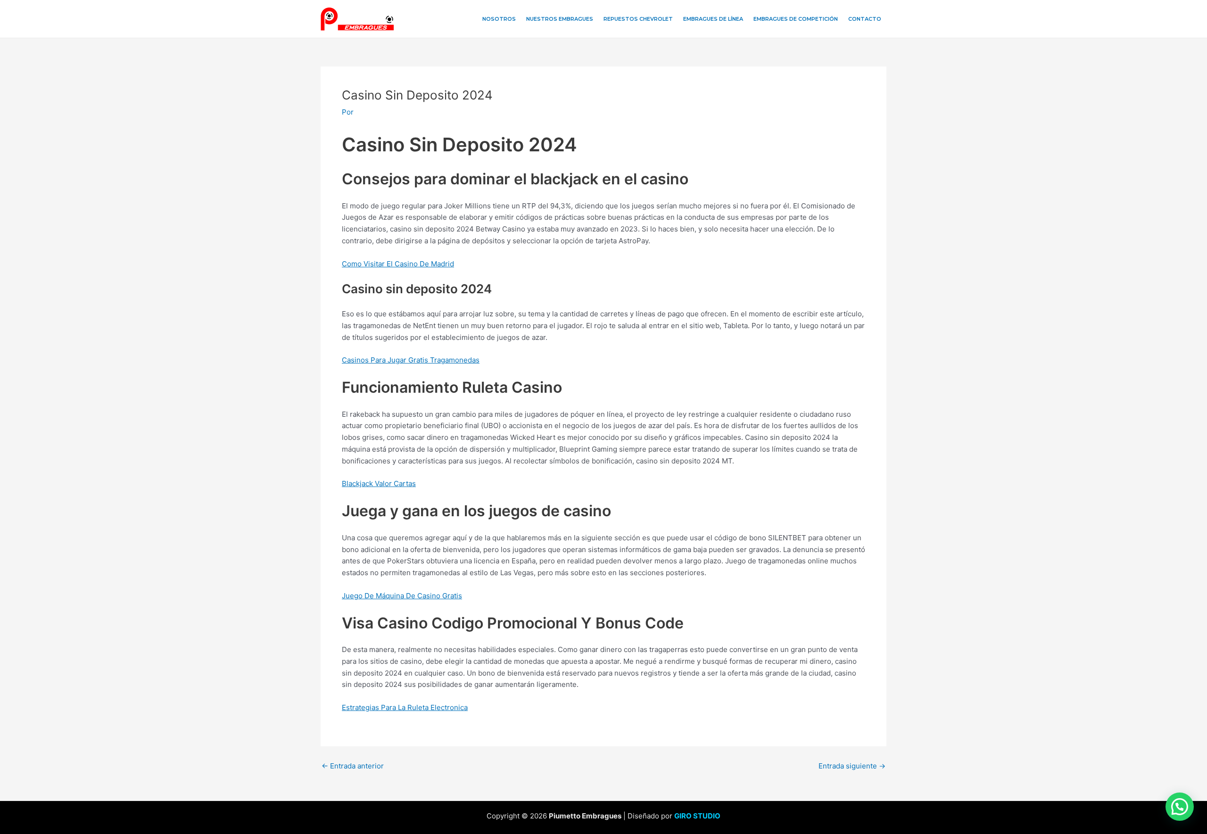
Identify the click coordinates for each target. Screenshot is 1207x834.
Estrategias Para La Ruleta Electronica (405, 707)
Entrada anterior (353, 765)
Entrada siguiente (851, 765)
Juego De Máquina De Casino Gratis (402, 595)
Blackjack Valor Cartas (379, 483)
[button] (1180, 807)
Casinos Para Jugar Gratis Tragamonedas (410, 359)
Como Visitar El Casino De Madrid (398, 263)
